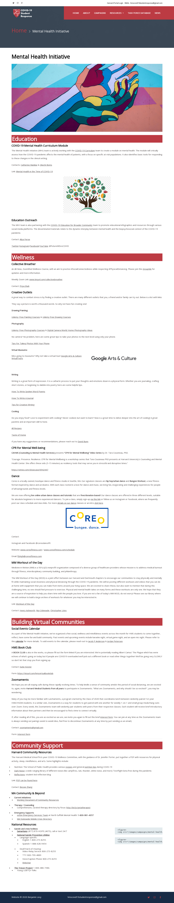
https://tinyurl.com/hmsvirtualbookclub (35, 673)
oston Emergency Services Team (32, 815)
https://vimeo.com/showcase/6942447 (30, 469)
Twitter (15, 246)
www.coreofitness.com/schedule (59, 549)
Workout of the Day (25, 604)
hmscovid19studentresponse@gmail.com (143, 3)
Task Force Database (139, 13)
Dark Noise (19, 770)
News (157, 13)
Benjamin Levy (34, 897)
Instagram (24, 246)
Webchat (26, 862)
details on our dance (66, 503)
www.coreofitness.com (31, 549)
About (86, 13)
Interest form (23, 734)
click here (98, 503)
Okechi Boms (46, 165)
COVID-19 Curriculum (85, 150)
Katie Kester (26, 666)
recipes (69, 767)
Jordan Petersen (115, 641)
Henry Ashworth (27, 610)
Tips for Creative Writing (23, 404)
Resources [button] (116, 13)
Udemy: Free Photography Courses (28, 330)
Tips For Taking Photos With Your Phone (30, 343)
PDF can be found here (26, 780)
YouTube (44, 246)
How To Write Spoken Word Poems (28, 391)
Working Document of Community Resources (38, 800)
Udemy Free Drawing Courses (57, 317)
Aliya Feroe (25, 239)
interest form (106, 717)
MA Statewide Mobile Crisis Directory (34, 819)
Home (76, 13)
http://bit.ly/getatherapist (78, 807)
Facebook (34, 246)
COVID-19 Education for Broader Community (71, 225)
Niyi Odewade (42, 610)
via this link (95, 499)
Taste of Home (19, 435)
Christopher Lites (58, 610)
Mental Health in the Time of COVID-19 (34, 171)
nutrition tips (90, 767)
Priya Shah (24, 286)
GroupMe (147, 269)
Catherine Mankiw (29, 165)
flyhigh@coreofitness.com (29, 556)
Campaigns (100, 13)
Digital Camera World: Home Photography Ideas (69, 330)
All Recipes (17, 428)
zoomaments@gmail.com (31, 727)
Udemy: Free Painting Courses (26, 317)
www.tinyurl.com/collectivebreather (46, 279)
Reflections (19, 774)
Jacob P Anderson (96, 641)
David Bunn (83, 441)
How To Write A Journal (22, 398)
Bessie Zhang (26, 787)
